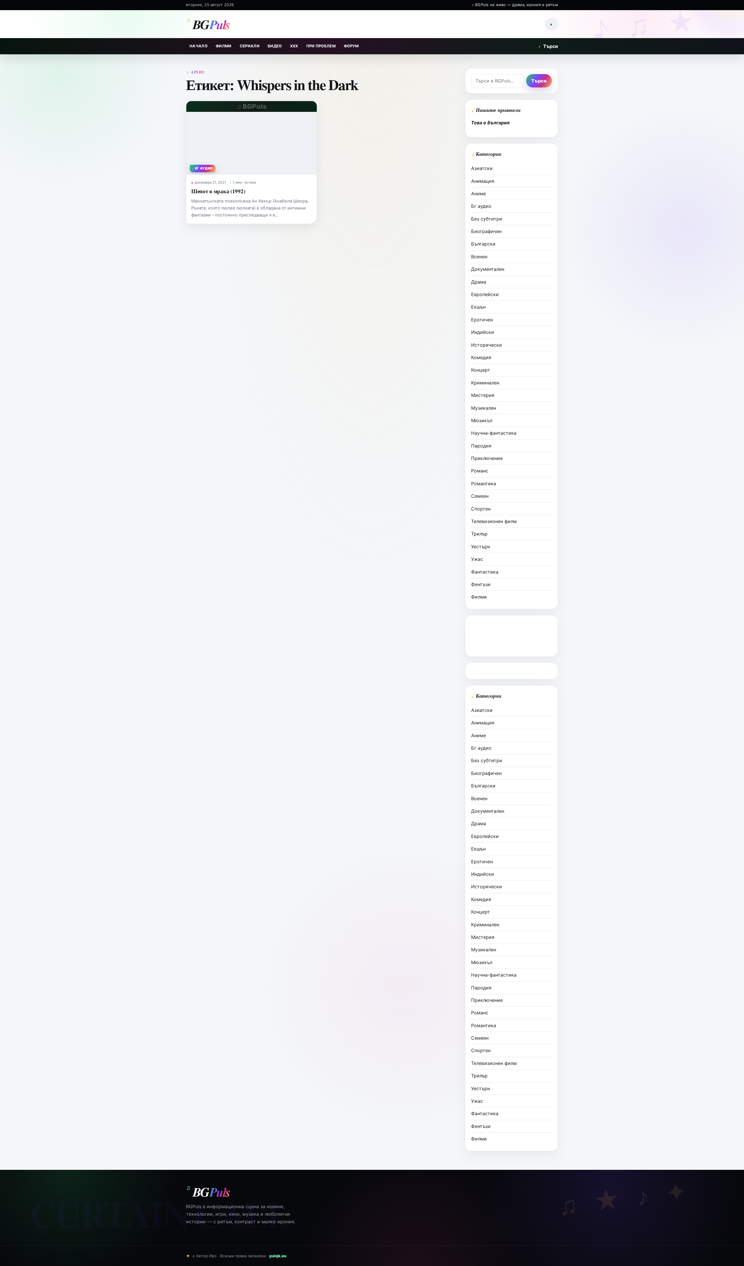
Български (483, 244)
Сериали (250, 46)
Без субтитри (486, 219)
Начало (198, 46)
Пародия (481, 446)
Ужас (477, 559)
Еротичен (482, 320)
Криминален (485, 383)
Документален (487, 269)
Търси (548, 46)
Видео (275, 46)
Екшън (478, 307)
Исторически (486, 345)
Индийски (482, 332)
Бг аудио (481, 206)
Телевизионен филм (494, 521)
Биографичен (486, 231)
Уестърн (480, 546)
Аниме (478, 193)
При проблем (321, 46)
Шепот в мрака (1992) (218, 191)
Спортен (481, 509)
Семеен (480, 496)
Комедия (481, 357)
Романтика (483, 483)
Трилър (479, 534)
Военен (479, 256)
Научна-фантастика (493, 433)
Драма (478, 282)
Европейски (485, 294)
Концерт (480, 370)
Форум (351, 46)
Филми (224, 46)
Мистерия (482, 395)
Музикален (483, 408)
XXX (294, 46)
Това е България (490, 123)
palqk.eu (278, 1256)
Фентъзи (481, 584)
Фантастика (484, 572)
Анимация (482, 181)
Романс (479, 471)
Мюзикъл (481, 420)
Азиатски (482, 168)
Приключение (487, 458)
